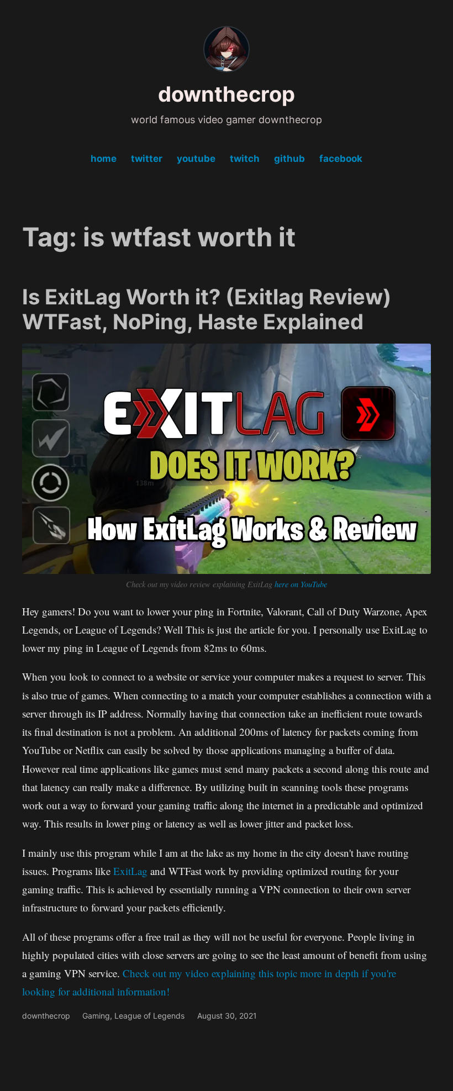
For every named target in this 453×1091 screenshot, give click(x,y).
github (289, 158)
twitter (146, 158)
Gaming (96, 1015)
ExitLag (131, 871)
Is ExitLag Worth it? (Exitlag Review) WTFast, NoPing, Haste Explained (207, 309)
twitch (245, 158)
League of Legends (149, 1015)
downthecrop (226, 94)
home (104, 158)
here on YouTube (301, 584)
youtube (196, 158)
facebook (340, 158)
